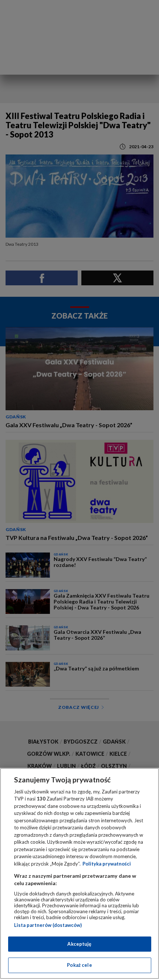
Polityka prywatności (106, 864)
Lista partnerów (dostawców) (48, 925)
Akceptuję (79, 944)
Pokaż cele (79, 965)
